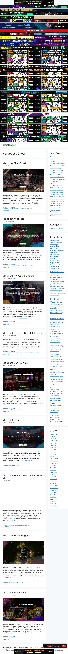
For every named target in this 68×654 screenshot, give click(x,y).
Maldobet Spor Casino (56, 205)
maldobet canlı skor (53, 293)
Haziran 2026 (54, 434)
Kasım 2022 (53, 506)
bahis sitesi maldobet (56, 242)
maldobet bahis (54, 268)
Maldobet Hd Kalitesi (55, 208)
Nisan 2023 (53, 494)
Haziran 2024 (54, 463)
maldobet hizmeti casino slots (55, 331)
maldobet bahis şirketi (54, 275)
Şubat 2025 (53, 445)
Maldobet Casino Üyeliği (56, 194)
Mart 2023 (53, 497)
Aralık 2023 (53, 476)
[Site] (17, 51)
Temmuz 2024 (54, 461)
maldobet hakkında (54, 329)
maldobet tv (53, 383)
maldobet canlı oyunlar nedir (55, 291)
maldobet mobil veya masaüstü (55, 349)
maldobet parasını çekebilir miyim (56, 364)
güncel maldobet (55, 260)
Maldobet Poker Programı (16, 535)
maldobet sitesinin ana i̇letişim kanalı (56, 376)
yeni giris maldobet (57, 421)
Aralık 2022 (53, 503)
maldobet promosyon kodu (57, 372)
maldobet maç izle (55, 342)
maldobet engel (53, 306)
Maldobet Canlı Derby (56, 172)
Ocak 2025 (53, 447)
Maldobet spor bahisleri (30, 322)
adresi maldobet (54, 240)
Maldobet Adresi (54, 156)
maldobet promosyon (55, 371)
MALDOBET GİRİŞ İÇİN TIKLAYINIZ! (34, 30)
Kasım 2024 (53, 452)
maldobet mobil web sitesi (54, 351)
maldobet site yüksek (27, 208)
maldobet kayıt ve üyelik (54, 340)
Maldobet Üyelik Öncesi (56, 174)
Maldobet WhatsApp (57, 393)
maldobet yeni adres (55, 398)
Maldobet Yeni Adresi (55, 402)
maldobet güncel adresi (57, 322)
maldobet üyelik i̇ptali (54, 412)
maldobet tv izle (54, 389)
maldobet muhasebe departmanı (55, 352)
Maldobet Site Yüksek (14, 163)
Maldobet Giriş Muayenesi (57, 201)
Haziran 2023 (54, 490)
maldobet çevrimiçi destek (54, 408)
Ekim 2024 (53, 454)
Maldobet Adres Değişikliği (56, 264)
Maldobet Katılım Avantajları (57, 165)
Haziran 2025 (53, 441)
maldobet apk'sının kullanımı (10, 322)
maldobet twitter (56, 391)
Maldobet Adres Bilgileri (56, 170)
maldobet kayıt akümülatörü (55, 338)
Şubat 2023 (53, 499)
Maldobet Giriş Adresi (55, 315)
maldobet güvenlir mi (55, 326)
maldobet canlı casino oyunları (57, 288)
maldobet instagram (56, 333)
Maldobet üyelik (54, 410)
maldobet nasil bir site (56, 356)
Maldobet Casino (54, 295)
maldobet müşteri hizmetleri (55, 354)
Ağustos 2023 (54, 485)
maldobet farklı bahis (59, 306)
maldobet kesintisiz (16, 265)
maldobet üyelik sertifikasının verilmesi (56, 413)
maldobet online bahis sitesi (56, 359)
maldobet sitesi (53, 374)
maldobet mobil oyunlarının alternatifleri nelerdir (57, 347)
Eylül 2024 (53, 456)
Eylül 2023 (53, 483)
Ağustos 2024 (54, 458)
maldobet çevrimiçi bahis (56, 407)
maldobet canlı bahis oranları (56, 286)
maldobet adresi (54, 266)
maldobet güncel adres (55, 320)
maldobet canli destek (57, 281)
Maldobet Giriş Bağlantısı (57, 196)
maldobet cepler (53, 304)
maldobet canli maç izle (57, 283)
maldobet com (59, 304)
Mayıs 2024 (53, 465)
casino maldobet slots (54, 244)
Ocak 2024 (53, 474)
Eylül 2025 (53, 438)
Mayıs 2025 (53, 443)
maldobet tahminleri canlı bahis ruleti (56, 381)
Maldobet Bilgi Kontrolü (56, 192)
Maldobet (52, 161)
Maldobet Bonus (56, 277)
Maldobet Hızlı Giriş (55, 168)
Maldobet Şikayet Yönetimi (57, 163)
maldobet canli (54, 279)
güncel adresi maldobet (54, 257)
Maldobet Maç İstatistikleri (57, 177)
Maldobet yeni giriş (56, 405)
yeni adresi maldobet (57, 419)
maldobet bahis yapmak (54, 273)
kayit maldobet (56, 262)
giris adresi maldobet (57, 250)
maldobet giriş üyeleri (54, 316)
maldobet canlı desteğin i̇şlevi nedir (56, 290)
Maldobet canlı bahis (8, 208)
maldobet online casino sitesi (57, 361)
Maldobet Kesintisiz (13, 218)
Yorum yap (6, 210)
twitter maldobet (55, 417)
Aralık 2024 (53, 449)
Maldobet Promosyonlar (9, 207)
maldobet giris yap (56, 310)
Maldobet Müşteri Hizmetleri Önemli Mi (20, 525)
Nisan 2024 (53, 467)
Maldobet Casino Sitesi (56, 300)
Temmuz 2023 (54, 488)
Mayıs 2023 (53, 492)
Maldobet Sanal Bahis (14, 592)
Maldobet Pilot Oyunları (56, 187)
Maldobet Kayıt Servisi (56, 203)
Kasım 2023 (53, 479)
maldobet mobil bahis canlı (18, 352)
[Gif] (34, 70)
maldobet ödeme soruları (27, 265)
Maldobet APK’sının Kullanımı (18, 276)
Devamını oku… (36, 203)
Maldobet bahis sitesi (57, 272)
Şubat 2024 (53, 472)
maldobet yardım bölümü (54, 395)
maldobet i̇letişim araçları (54, 335)
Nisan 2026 (53, 436)
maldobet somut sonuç (54, 377)
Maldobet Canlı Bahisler (15, 362)
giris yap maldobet (54, 254)
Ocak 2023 (53, 501)
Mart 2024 (53, 470)
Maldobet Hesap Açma (56, 185)
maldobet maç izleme (55, 343)
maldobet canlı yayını (61, 293)
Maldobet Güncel (18, 208)
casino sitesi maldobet (54, 247)
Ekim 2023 (53, 481)
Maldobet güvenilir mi (17, 637)
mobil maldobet (54, 415)
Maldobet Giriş (11, 420)
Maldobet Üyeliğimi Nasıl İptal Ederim (23, 333)
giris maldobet (53, 252)
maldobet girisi (56, 308)
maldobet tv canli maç (56, 386)
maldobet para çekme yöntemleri (55, 368)
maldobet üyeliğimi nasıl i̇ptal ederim (33, 352)
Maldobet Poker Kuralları (56, 199)
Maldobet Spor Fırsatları (56, 190)
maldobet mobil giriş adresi (56, 345)
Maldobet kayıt (54, 337)
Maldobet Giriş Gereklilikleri (57, 179)
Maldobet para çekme (56, 366)
